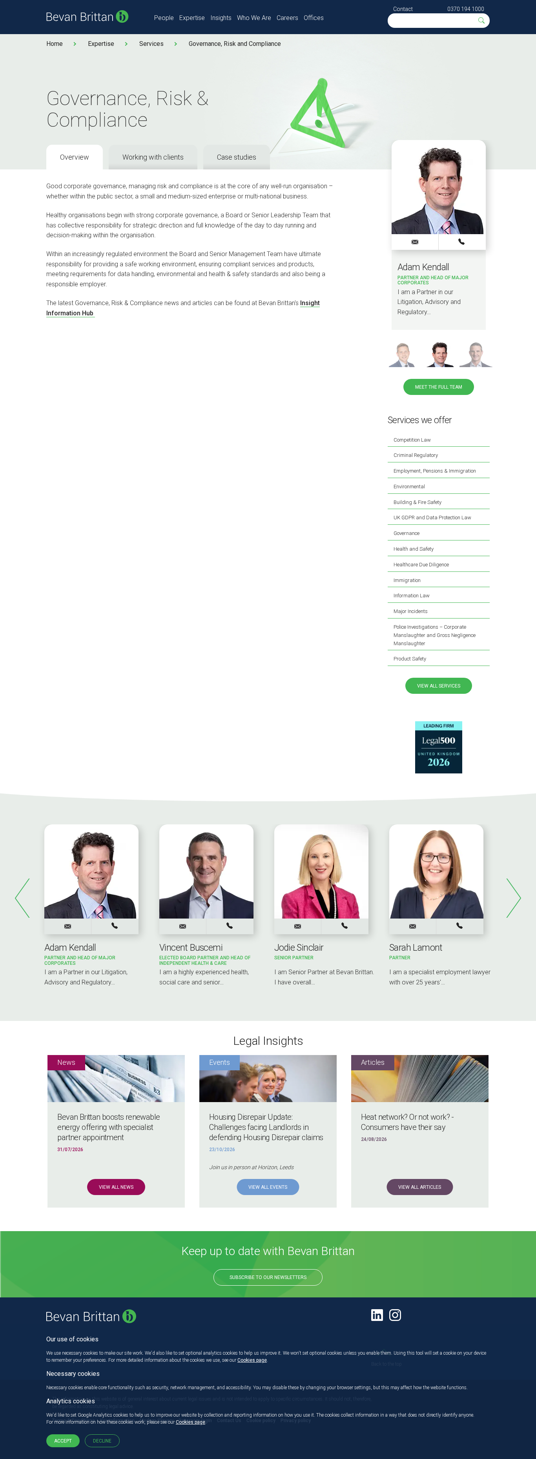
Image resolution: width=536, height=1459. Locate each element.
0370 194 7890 (344, 926)
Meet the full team (438, 387)
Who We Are (254, 18)
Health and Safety (414, 549)
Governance (406, 533)
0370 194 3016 (229, 926)
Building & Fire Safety (417, 502)
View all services (438, 686)
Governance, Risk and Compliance (235, 43)
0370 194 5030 (462, 241)
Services (151, 43)
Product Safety (410, 659)
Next (513, 898)
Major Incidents (411, 611)
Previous (23, 898)
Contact (403, 9)
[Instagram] (395, 1315)
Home (54, 43)
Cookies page (252, 1360)
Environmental (409, 486)
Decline (102, 1441)
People (164, 18)
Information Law (412, 596)
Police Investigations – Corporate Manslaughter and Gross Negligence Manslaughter (435, 635)
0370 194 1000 (465, 9)
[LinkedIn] (377, 1315)
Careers (287, 18)
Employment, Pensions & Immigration (435, 471)
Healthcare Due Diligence (421, 565)
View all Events (267, 1187)
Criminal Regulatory (416, 455)
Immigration (407, 580)
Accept (63, 1441)
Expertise (192, 18)
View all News (116, 1187)
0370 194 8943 (459, 926)
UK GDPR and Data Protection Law (432, 517)
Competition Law (412, 440)
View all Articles (419, 1187)
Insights (221, 18)
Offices (314, 18)
